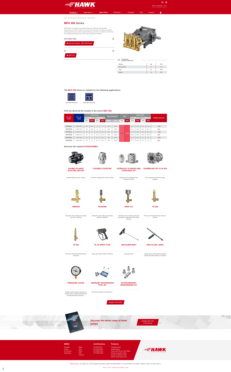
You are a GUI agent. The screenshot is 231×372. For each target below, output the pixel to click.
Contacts (81, 355)
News (80, 351)
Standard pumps (116, 347)
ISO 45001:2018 (98, 353)
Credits (126, 367)
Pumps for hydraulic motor (119, 355)
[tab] (89, 39)
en (165, 6)
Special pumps (115, 349)
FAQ (80, 353)
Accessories (67, 351)
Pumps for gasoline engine (119, 353)
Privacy (104, 367)
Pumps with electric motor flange (120, 351)
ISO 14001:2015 (98, 349)
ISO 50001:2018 (98, 351)
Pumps (66, 349)
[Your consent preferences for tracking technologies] (3, 369)
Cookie (109, 367)
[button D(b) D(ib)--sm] (89, 39)
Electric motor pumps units (119, 357)
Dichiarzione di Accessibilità (118, 367)
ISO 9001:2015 (97, 347)
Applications (67, 353)
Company (67, 347)
